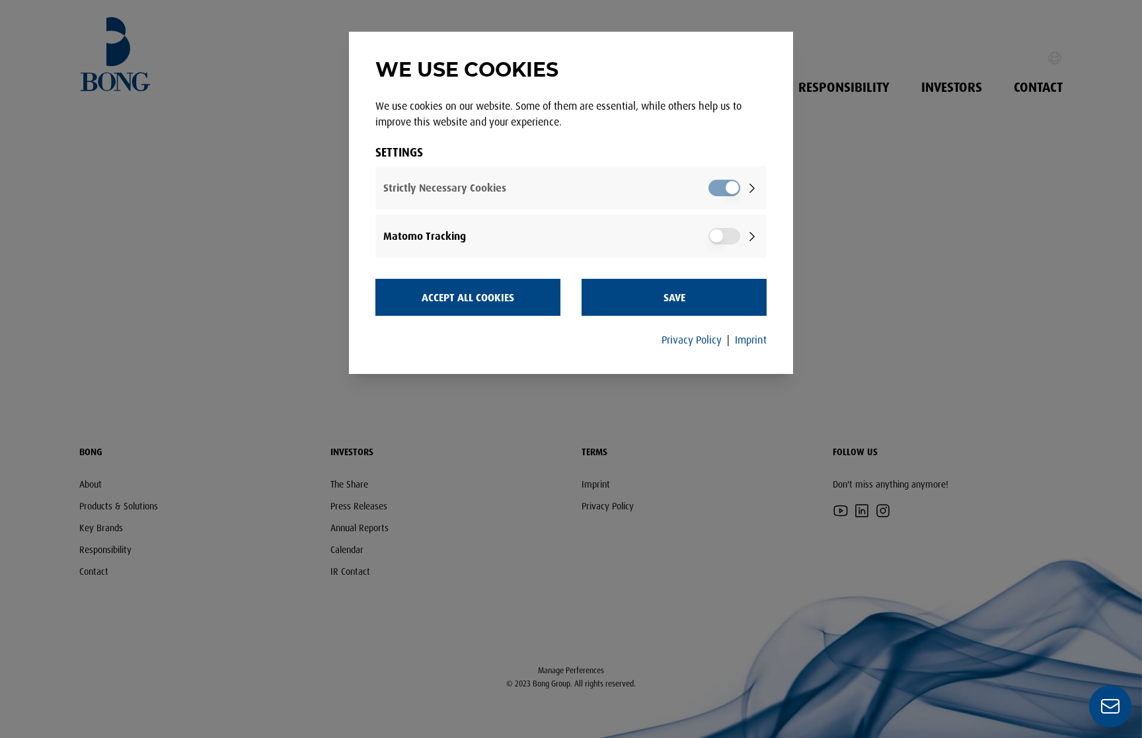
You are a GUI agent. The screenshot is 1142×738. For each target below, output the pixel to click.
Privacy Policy (692, 339)
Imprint (751, 339)
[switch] (724, 188)
